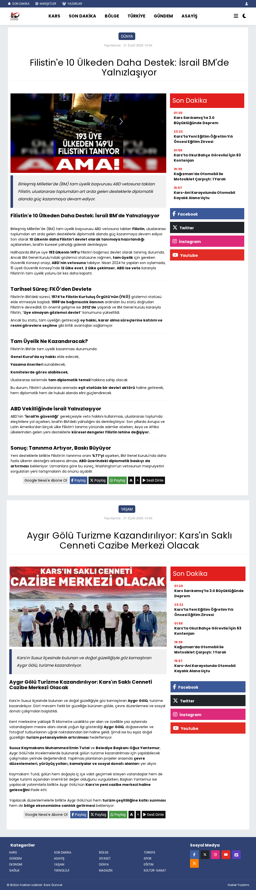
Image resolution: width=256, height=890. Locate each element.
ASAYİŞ (190, 16)
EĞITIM (149, 864)
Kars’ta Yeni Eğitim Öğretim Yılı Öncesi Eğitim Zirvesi (203, 139)
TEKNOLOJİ (61, 870)
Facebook (187, 214)
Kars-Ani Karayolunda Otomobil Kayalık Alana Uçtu (204, 195)
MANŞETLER (47, 3)
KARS (54, 16)
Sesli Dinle (155, 480)
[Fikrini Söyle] (236, 854)
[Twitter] (204, 854)
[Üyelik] (246, 3)
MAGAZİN (105, 870)
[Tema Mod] (244, 16)
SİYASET (105, 858)
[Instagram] (215, 854)
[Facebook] (194, 854)
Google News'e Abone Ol (45, 480)
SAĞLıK (14, 870)
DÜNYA (127, 36)
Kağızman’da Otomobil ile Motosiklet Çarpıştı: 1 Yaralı (200, 176)
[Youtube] (226, 854)
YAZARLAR (74, 3)
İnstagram (189, 241)
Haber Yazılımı (238, 885)
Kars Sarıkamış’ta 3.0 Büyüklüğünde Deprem (196, 120)
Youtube (189, 255)
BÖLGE (112, 16)
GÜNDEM (163, 16)
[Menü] (236, 16)
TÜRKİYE (136, 16)
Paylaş (80, 480)
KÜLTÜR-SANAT (155, 870)
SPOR (148, 858)
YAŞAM (127, 509)
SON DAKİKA (21, 3)
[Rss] (194, 863)
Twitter (186, 228)
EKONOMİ (15, 864)
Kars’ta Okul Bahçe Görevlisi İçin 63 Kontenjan (207, 158)
